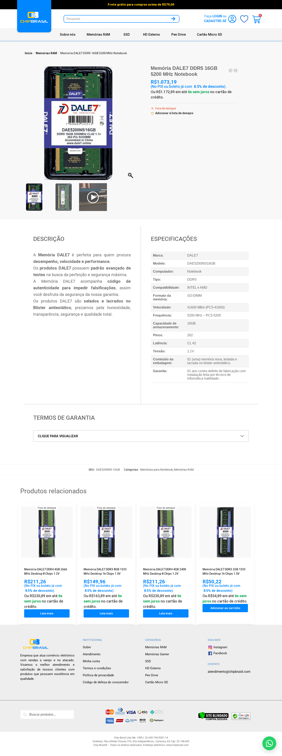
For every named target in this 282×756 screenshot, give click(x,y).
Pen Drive (178, 34)
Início (28, 53)
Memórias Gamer (157, 654)
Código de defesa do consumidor (106, 682)
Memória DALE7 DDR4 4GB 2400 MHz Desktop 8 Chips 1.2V (164, 571)
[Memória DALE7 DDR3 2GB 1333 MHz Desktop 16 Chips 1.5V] (225, 532)
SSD (126, 34)
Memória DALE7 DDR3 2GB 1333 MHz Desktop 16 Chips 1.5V (224, 571)
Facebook (220, 653)
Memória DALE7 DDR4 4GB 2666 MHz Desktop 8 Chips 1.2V (45, 571)
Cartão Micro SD (209, 34)
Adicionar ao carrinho (225, 608)
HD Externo (151, 34)
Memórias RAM (98, 34)
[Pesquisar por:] (47, 714)
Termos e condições (97, 668)
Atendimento (92, 654)
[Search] (173, 18)
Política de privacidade (98, 675)
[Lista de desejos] (66, 509)
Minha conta (91, 661)
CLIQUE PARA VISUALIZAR (58, 436)
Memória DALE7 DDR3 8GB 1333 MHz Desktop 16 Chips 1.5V (105, 571)
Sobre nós (68, 34)
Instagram (220, 647)
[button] (131, 125)
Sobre (87, 647)
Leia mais (46, 613)
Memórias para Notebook (156, 469)
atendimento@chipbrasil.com (229, 672)
